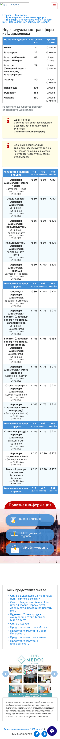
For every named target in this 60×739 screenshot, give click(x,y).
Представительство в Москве (29, 627)
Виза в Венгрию (30, 518)
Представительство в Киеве (28, 637)
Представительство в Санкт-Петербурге (29, 632)
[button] (5, 674)
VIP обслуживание (35, 547)
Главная (6, 15)
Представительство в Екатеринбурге (24, 642)
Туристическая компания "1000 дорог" (23, 729)
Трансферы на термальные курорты (26, 17)
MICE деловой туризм (31, 534)
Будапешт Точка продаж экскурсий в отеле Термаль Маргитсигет (27, 617)
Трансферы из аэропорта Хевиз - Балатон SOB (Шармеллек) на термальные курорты (27, 21)
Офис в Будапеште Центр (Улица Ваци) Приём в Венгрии (31, 597)
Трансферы (21, 15)
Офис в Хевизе (19, 623)
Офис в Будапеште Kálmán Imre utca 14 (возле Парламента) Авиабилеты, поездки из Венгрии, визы (31, 606)
